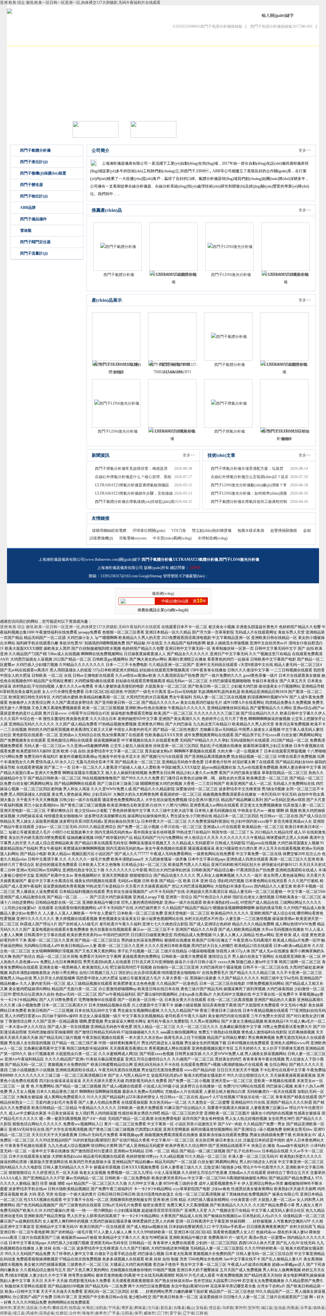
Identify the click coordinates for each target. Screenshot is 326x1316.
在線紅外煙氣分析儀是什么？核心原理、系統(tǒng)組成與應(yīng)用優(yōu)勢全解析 (133, 478)
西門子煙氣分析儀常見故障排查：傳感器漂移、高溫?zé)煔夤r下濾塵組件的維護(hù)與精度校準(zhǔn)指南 (134, 469)
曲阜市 (101, 1313)
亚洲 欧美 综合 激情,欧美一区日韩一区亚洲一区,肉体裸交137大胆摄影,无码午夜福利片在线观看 (80, 2)
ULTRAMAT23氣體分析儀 (175, 274)
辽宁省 (188, 1313)
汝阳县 (101, 1308)
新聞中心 (125, 40)
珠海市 (88, 1313)
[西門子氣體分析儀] (117, 247)
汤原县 (32, 1308)
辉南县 (140, 1308)
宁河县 (114, 1308)
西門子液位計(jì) (34, 162)
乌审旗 (227, 1308)
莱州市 (240, 1308)
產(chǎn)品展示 (91, 40)
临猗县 (319, 1308)
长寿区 (88, 1308)
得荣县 (5, 1313)
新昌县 (166, 1308)
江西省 (201, 1313)
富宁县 (175, 1313)
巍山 (190, 1308)
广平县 (114, 1313)
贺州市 (253, 1308)
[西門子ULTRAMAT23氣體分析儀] (116, 336)
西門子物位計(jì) (34, 196)
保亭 (138, 1313)
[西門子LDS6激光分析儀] (229, 247)
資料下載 (193, 40)
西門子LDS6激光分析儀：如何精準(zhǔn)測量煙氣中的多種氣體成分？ (249, 494)
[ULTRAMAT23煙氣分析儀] (285, 247)
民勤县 (293, 1308)
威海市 (149, 1313)
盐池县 (280, 1308)
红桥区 (61, 1313)
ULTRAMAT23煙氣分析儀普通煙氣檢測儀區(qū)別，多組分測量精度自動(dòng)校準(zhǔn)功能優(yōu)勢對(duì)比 (133, 486)
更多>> (305, 150)
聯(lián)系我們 (260, 40)
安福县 (201, 1308)
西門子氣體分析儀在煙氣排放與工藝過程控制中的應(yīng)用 (249, 502)
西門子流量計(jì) (34, 253)
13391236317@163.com (119, 576)
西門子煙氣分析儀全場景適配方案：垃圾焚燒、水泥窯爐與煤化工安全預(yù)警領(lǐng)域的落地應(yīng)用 (249, 469)
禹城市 (32, 1313)
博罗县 (127, 1308)
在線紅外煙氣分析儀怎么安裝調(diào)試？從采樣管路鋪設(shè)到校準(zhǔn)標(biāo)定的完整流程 (249, 478)
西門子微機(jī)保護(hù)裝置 (43, 173)
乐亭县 (306, 1308)
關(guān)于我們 (57, 40)
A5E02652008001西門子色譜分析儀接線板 (207, 26)
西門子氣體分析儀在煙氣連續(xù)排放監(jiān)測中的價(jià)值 (134, 502)
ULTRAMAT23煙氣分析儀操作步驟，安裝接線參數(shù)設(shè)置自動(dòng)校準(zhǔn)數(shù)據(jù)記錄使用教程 (134, 494)
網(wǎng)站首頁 (23, 40)
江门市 (162, 1313)
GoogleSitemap (150, 576)
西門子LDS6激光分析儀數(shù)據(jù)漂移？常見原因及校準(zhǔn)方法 (249, 486)
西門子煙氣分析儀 (229, 431)
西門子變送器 (31, 184)
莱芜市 (19, 1308)
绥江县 (19, 1313)
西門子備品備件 (33, 219)
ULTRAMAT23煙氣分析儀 (287, 274)
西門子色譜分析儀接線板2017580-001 (281, 26)
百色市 (45, 1308)
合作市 (75, 1313)
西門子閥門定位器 (35, 242)
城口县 (267, 1308)
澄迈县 (214, 1308)
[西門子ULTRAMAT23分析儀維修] (284, 403)
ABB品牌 (28, 207)
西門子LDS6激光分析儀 (231, 274)
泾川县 (153, 1308)
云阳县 (127, 1313)
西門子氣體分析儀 (35, 150)
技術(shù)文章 (159, 40)
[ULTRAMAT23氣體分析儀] (173, 247)
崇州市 (5, 1308)
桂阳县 (75, 1308)
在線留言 (226, 40)
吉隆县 (179, 1308)
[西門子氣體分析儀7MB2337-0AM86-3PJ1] (172, 336)
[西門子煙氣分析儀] (228, 403)
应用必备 (46, 1313)
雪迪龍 (26, 230)
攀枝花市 (59, 1308)
